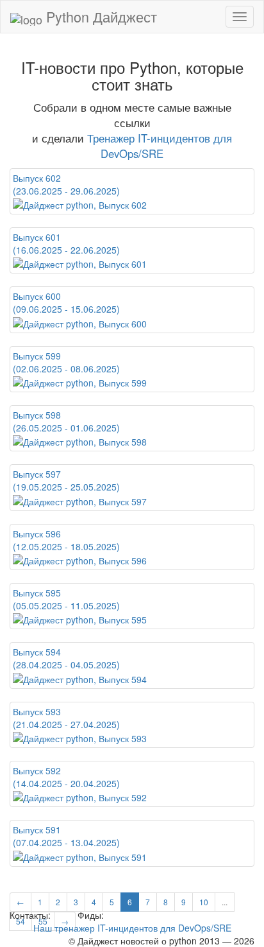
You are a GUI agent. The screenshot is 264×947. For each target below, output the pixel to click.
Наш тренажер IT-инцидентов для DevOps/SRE (132, 927)
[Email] (62, 914)
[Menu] (240, 17)
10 (203, 901)
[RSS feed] (110, 914)
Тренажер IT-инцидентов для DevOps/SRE (159, 145)
